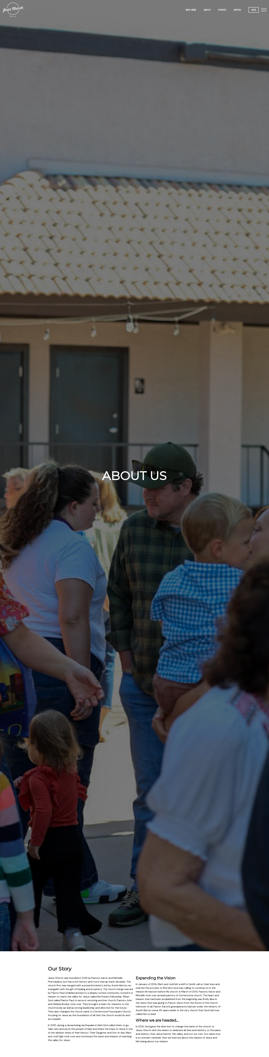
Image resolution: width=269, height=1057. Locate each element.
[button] (264, 9)
